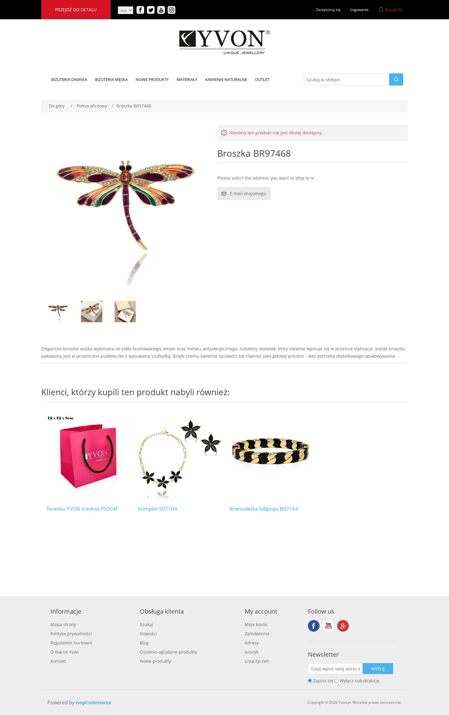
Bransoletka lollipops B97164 (263, 509)
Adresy (252, 643)
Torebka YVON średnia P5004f (82, 509)
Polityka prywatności (71, 634)
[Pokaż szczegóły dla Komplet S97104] (179, 456)
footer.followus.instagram (343, 626)
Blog (144, 643)
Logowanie (359, 9)
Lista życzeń (257, 661)
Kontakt (58, 661)
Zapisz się (323, 681)
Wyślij (378, 669)
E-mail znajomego (248, 193)
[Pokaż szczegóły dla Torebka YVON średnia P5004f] (87, 456)
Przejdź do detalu (76, 10)
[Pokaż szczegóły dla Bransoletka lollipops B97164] (270, 456)
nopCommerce (93, 702)
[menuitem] (69, 79)
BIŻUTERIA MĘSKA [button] (111, 79)
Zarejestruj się (328, 9)
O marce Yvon (64, 652)
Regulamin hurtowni (71, 643)
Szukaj (146, 624)
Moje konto (256, 624)
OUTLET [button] (262, 79)
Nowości (148, 634)
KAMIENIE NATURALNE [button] (226, 79)
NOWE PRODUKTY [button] (152, 79)
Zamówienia (257, 634)
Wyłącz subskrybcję (359, 681)
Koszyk (251, 652)
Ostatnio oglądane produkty (168, 652)
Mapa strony (63, 624)
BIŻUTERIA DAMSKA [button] (69, 79)
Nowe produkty (155, 661)
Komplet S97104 (157, 509)
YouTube (328, 626)
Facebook (313, 626)
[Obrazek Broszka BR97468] (58, 311)
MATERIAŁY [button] (187, 79)
